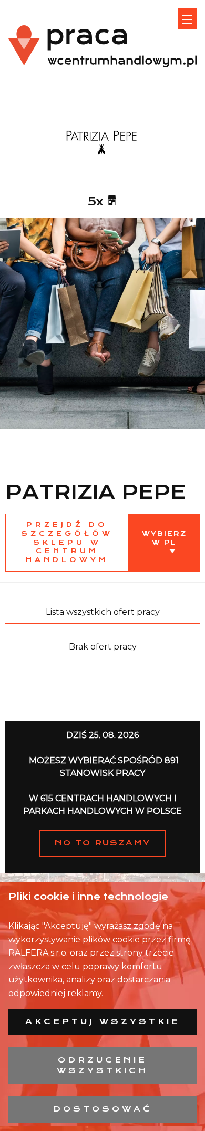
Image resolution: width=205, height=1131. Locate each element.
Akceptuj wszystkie (102, 1021)
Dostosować (102, 1109)
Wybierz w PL (164, 537)
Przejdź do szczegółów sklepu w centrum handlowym (67, 542)
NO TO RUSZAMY (102, 843)
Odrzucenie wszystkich (103, 1065)
